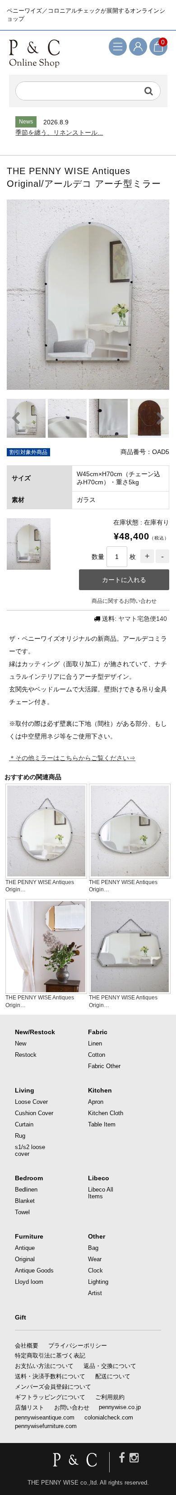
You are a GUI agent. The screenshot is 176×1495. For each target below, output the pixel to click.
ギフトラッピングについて (50, 1397)
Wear (95, 1259)
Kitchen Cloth (105, 1113)
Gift (20, 1317)
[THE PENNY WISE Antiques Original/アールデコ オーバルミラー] (130, 874)
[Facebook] (122, 1457)
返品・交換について (109, 1366)
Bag (93, 1247)
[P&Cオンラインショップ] (34, 53)
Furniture (29, 1236)
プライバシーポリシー (77, 1345)
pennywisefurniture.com (46, 1426)
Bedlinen (26, 1189)
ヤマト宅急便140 (142, 618)
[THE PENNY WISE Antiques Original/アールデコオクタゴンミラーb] (130, 990)
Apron (95, 1101)
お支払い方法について (44, 1366)
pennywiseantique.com (44, 1417)
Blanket (25, 1200)
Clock (95, 1270)
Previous (16, 418)
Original (25, 1259)
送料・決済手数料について (50, 1376)
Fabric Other (104, 1066)
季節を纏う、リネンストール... (59, 132)
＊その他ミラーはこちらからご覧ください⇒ (72, 758)
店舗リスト (29, 1407)
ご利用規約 (110, 1397)
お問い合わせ (71, 1407)
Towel (22, 1212)
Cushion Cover (34, 1113)
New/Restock (35, 1032)
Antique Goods (34, 1270)
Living (24, 1090)
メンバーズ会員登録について (53, 1386)
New (20, 1043)
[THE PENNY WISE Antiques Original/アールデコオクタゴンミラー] (46, 990)
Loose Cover (31, 1101)
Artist (95, 1293)
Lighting (98, 1281)
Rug (20, 1135)
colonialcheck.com (108, 1417)
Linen (95, 1043)
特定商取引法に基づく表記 (50, 1355)
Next (160, 418)
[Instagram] (134, 1457)
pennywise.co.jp (120, 1407)
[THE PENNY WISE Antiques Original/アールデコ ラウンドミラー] (46, 874)
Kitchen (100, 1090)
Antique (25, 1247)
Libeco (98, 1178)
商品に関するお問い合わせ (124, 601)
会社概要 (26, 1345)
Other (96, 1236)
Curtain (24, 1124)
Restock (26, 1054)
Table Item (102, 1124)
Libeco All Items (100, 1193)
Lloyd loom (29, 1281)
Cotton (96, 1054)
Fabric (97, 1032)
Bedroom (29, 1178)
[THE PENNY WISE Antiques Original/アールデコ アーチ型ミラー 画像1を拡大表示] (88, 294)
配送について (112, 1376)
